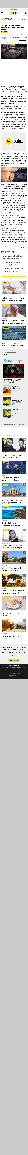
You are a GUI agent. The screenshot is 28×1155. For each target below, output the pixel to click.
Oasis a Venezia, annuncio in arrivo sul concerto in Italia (12, 457)
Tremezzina (5, 318)
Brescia (11, 31)
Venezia (4, 453)
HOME (2, 23)
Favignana (5, 520)
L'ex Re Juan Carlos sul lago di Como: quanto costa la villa (13, 322)
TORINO (16, 647)
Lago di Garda (18, 215)
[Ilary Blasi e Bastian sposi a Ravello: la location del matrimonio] (14, 580)
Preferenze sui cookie (12, 673)
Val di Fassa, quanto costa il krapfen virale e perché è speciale (13, 300)
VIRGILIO (8, 667)
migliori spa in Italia (17, 156)
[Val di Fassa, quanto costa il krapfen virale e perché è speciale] (14, 287)
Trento (4, 296)
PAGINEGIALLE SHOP (21, 667)
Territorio (6, 327)
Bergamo (4, 633)
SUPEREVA (19, 670)
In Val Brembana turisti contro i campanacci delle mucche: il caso (12, 638)
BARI (24, 652)
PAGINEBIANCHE (9, 668)
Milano (4, 498)
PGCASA (4, 668)
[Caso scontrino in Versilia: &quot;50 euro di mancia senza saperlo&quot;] (14, 603)
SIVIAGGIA (24, 668)
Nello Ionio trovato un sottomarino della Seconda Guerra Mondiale (13, 345)
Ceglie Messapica (6, 566)
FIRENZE (13, 650)
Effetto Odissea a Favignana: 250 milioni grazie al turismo (11, 525)
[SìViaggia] (14, 9)
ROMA (3, 647)
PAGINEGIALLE (13, 667)
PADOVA (13, 655)
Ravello (4, 588)
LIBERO (4, 667)
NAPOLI (23, 647)
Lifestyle (6, 305)
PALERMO (6, 650)
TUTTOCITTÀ (15, 668)
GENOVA (4, 652)
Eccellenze (4, 31)
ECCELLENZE (8, 23)
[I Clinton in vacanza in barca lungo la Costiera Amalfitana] (14, 467)
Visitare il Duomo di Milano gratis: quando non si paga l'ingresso (13, 502)
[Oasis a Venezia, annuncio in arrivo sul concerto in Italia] (14, 445)
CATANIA (18, 652)
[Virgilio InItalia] (14, 13)
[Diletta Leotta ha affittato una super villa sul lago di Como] (14, 535)
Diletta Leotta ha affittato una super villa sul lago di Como (12, 547)
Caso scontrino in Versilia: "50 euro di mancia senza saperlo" (12, 615)
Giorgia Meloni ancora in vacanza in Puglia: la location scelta (12, 570)
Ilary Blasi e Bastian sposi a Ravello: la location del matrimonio (13, 592)
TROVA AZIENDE (14, 660)
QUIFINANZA (8, 670)
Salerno (4, 475)
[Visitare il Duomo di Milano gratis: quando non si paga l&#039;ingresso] (14, 490)
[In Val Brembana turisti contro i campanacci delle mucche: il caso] (14, 625)
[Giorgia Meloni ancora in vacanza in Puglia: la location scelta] (14, 557)
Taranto (4, 341)
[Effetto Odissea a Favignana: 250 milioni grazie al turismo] (14, 512)
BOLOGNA (20, 650)
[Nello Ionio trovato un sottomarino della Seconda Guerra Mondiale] (14, 333)
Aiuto (19, 673)
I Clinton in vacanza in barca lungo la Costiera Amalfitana (11, 480)
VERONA (11, 652)
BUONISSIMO (14, 670)
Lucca (3, 611)
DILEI (20, 668)
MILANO (9, 647)
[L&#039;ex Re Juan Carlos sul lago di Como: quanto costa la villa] (14, 310)
